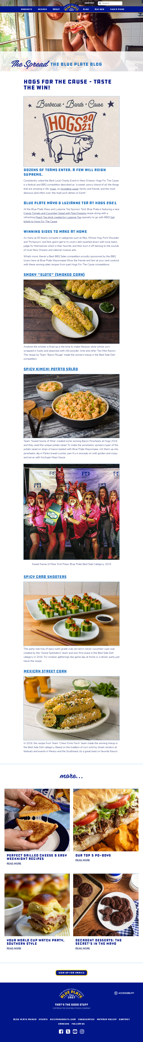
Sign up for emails (71, 972)
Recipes (42, 9)
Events (43, 1019)
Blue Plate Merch (25, 1019)
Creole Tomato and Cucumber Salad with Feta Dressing (55, 213)
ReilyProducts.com (63, 1019)
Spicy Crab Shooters (45, 576)
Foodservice (86, 1019)
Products (26, 9)
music (53, 189)
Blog (86, 9)
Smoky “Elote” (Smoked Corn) (54, 274)
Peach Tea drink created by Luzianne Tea (58, 217)
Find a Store (117, 9)
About (56, 9)
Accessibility (126, 993)
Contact (89, 3)
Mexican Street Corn (45, 671)
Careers (63, 1023)
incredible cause (69, 189)
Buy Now (101, 9)
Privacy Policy (107, 1019)
